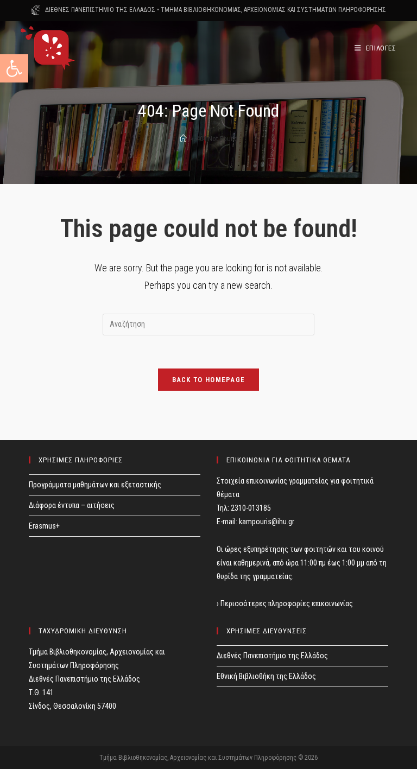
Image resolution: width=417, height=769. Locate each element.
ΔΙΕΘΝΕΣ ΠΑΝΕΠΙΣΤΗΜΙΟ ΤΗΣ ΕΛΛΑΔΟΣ (100, 10)
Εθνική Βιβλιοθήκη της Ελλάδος (266, 676)
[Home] (183, 139)
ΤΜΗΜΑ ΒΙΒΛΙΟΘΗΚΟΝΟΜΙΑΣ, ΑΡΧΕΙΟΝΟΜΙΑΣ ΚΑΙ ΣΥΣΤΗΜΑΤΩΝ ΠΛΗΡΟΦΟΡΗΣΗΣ (273, 10)
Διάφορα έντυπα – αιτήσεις (72, 505)
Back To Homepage (208, 380)
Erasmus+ (44, 526)
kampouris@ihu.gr (266, 521)
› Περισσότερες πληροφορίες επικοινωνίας (285, 603)
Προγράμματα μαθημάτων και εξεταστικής (95, 484)
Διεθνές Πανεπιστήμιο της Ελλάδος (272, 655)
